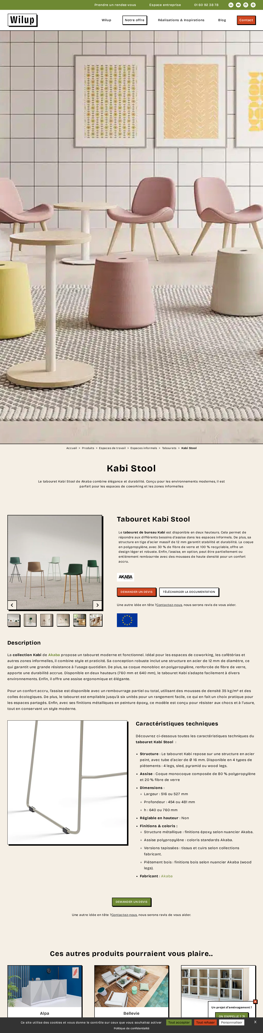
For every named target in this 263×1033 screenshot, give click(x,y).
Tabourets (169, 448)
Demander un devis (136, 592)
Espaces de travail (112, 448)
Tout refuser (205, 1022)
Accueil (71, 448)
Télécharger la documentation (189, 592)
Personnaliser (231, 1022)
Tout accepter (179, 1022)
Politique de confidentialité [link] (131, 1028)
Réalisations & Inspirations (181, 20)
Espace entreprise (165, 5)
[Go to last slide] (12, 604)
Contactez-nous (169, 605)
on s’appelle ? (230, 1016)
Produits (88, 448)
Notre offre (134, 20)
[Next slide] (97, 604)
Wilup (106, 20)
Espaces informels (143, 448)
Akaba (167, 876)
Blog (222, 20)
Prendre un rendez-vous (115, 5)
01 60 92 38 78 (206, 5)
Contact (246, 20)
